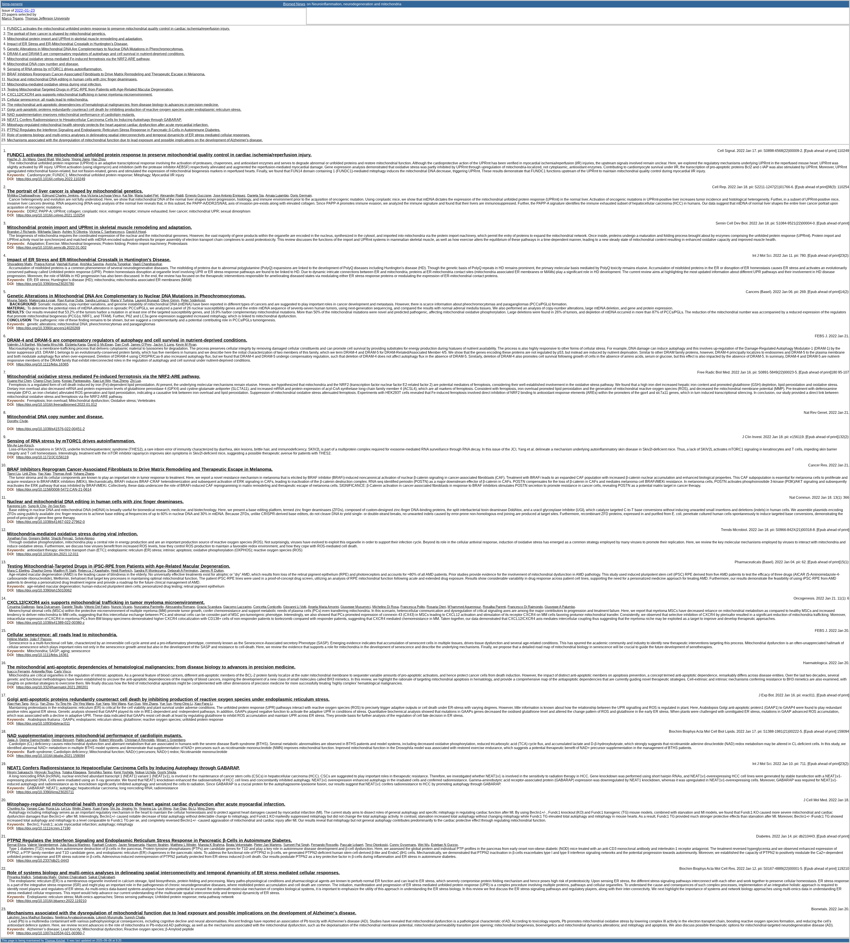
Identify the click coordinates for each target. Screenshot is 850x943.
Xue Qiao (180, 808)
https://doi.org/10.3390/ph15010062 (44, 590)
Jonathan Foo (17, 538)
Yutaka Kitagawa (74, 772)
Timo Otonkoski (376, 845)
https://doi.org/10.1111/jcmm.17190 (43, 828)
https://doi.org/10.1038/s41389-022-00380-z (50, 623)
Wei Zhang (150, 703)
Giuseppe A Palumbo (560, 607)
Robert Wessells (111, 740)
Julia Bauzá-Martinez (75, 845)
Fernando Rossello (324, 845)
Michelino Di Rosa (385, 607)
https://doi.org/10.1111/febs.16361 (42, 655)
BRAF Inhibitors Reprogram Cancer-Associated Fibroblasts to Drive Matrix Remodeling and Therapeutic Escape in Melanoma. (106, 74)
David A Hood (136, 232)
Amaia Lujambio (277, 195)
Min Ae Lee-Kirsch (20, 445)
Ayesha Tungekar (118, 264)
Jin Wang (29, 159)
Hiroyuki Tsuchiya (47, 772)
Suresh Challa (134, 917)
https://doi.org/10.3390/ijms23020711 (45, 792)
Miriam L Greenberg (170, 740)
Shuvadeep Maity (19, 264)
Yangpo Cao (35, 808)
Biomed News (294, 4)
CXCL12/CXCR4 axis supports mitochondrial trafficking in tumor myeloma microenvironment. (80, 94)
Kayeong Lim (16, 506)
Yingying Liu (147, 808)
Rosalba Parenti (494, 607)
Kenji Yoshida (123, 772)
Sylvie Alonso (84, 538)
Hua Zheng (120, 381)
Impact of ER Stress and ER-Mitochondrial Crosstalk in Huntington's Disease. (67, 44)
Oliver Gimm (170, 300)
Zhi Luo (135, 381)
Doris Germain (301, 195)
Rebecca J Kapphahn (93, 570)
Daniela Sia (255, 195)
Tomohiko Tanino (100, 772)
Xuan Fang (100, 808)
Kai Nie (127, 195)
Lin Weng (164, 808)
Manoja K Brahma (211, 845)
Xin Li (34, 703)
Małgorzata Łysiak (42, 300)
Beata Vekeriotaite (239, 845)
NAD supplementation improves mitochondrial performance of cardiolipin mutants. (71, 115)
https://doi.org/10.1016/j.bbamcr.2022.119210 (51, 901)
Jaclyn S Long (163, 344)
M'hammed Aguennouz (464, 607)
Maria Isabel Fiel (146, 195)
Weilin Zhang (81, 808)
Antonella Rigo (41, 671)
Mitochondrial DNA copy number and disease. (43, 64)
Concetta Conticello (267, 607)
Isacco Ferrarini (18, 671)
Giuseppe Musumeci (355, 607)
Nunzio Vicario (121, 607)
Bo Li (192, 808)
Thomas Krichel (55, 940)
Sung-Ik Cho (37, 506)
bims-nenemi (12, 4)
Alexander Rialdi (172, 195)
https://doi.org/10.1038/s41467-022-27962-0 (50, 522)
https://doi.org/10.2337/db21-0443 (42, 860)
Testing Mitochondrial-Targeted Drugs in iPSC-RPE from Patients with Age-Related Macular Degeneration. (90, 89)
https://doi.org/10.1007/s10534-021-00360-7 (50, 933)
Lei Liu (65, 808)
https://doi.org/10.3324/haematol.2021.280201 (52, 687)
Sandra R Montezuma (150, 570)
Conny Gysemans (403, 845)
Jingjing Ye (129, 808)
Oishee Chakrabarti (72, 877)
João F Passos (41, 639)
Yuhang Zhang (83, 473)
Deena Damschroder (34, 740)
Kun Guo (134, 703)
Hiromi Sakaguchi (20, 772)
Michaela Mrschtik (50, 344)
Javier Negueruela (131, 845)
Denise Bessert (63, 740)
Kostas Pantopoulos (76, 381)
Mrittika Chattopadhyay (24, 195)
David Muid (45, 159)
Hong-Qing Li (183, 703)
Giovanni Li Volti (294, 607)
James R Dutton (212, 570)
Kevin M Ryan (186, 344)
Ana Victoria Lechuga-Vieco (101, 195)
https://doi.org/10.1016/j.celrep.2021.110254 (50, 215)
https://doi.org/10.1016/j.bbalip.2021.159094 (50, 756)
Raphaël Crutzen (104, 845)
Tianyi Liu (14, 473)
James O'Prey (141, 344)
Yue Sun (166, 703)
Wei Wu (423, 845)
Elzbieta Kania (75, 344)
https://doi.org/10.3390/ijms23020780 (45, 284)
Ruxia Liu (52, 808)
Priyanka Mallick (19, 877)
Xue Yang (103, 703)
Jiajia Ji (12, 740)
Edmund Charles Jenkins (60, 195)
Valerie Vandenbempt (42, 845)
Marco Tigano (12, 18)
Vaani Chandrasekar (147, 264)
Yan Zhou (47, 703)
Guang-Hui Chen (19, 381)
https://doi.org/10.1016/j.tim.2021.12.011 (47, 554)
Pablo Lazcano (86, 740)
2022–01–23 (25, 10)
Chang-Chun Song (46, 381)
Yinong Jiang (80, 159)
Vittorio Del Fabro (96, 607)
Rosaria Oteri (436, 607)
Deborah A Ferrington (183, 570)
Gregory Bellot (39, 538)
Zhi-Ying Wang (83, 703)
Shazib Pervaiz (62, 538)
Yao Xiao (44, 473)
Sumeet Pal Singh (296, 845)
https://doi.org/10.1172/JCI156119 (42, 457)
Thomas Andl (61, 473)
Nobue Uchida (145, 772)
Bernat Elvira (16, 845)
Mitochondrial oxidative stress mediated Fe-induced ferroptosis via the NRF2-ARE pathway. (78, 59)
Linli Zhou (29, 473)
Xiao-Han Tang (17, 703)
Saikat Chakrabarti (101, 877)
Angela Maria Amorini (323, 607)
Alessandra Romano (180, 607)
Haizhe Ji (14, 159)
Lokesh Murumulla (109, 917)
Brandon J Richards (21, 232)
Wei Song (63, 159)
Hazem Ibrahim (157, 845)
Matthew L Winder (183, 845)
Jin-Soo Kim (57, 506)
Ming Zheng (205, 808)
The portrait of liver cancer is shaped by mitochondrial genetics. (56, 34)
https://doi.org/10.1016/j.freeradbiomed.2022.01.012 (56, 404)
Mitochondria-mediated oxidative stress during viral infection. (54, 84)
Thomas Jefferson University (47, 18)
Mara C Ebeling (18, 570)
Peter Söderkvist (193, 300)
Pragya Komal (44, 264)
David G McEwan (100, 344)
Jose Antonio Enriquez (229, 195)
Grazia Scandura (209, 607)
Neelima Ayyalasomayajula (74, 917)
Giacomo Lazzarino (237, 607)
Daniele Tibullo (72, 607)
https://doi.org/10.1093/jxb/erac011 (43, 723)
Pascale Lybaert (351, 845)
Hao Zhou (98, 159)
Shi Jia (115, 808)
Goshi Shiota (166, 772)
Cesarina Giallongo (21, 607)
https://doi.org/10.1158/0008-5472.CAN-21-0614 (53, 489)
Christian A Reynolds (140, 740)
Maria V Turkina (121, 300)
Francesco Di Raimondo (525, 607)
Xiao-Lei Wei (102, 381)
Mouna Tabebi (17, 300)
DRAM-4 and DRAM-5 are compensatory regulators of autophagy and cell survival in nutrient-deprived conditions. (96, 54)
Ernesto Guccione (198, 195)
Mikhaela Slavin (49, 232)
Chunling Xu (16, 808)
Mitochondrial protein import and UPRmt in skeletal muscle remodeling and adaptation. (75, 39)
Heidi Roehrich (121, 570)
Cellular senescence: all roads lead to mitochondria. (47, 100)
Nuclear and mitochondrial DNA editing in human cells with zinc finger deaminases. (72, 79)
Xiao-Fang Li (203, 703)
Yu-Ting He (63, 703)
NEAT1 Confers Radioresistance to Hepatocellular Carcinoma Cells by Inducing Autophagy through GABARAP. (94, 120)
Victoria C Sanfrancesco (106, 232)
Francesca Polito (412, 607)
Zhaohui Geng (41, 570)
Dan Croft (122, 344)
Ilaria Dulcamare (48, 607)
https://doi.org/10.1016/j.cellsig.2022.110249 (50, 179)
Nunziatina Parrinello (149, 607)
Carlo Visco (62, 671)
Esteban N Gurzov (444, 845)
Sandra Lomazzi (97, 300)
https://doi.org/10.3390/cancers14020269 (48, 328)
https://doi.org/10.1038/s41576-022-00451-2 (50, 429)
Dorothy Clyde (17, 421)
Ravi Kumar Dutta (70, 300)
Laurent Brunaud (147, 300)
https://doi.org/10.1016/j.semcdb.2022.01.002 (51, 247)
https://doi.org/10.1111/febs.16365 (42, 364)
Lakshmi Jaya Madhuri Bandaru (30, 917)
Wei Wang (118, 703)
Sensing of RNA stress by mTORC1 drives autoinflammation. (54, 69)
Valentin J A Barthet (21, 344)
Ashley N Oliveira (74, 232)
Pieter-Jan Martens (268, 845)
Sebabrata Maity (44, 877)
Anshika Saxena (92, 264)
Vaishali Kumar (67, 264)
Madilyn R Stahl (64, 570)
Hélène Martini (17, 639)
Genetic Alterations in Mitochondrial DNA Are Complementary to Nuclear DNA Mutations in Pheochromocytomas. (95, 49)
